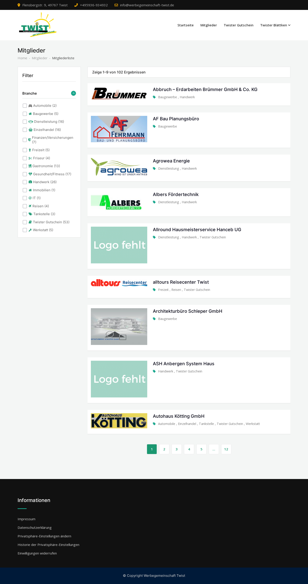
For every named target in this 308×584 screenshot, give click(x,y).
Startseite (185, 25)
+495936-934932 (94, 5)
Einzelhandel (187, 424)
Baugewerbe (167, 97)
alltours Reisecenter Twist (181, 282)
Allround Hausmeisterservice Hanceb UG (197, 229)
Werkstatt (253, 424)
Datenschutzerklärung (35, 527)
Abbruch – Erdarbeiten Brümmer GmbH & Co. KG (205, 89)
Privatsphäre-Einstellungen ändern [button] (44, 536)
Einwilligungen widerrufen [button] (37, 553)
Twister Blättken (273, 25)
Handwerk (187, 97)
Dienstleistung (168, 168)
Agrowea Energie (171, 161)
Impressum (26, 519)
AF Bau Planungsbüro (176, 118)
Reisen (176, 289)
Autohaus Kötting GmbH (179, 416)
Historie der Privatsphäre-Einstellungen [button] (48, 544)
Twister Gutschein (238, 25)
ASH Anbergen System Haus (183, 363)
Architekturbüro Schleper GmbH (187, 311)
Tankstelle (206, 424)
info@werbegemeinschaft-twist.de (147, 5)
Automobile (166, 424)
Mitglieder (208, 25)
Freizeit (163, 289)
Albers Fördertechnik (176, 194)
